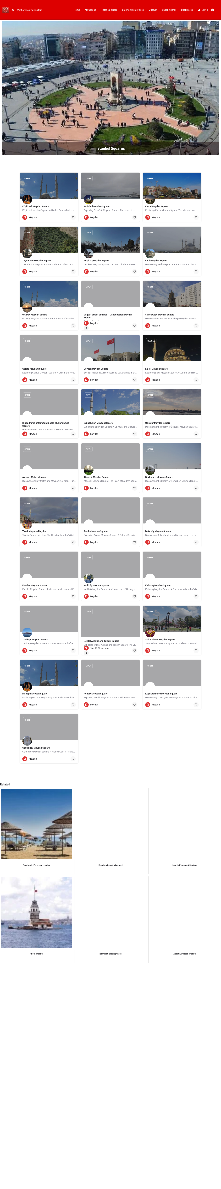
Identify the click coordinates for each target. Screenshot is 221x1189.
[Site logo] (5, 9)
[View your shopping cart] (213, 10)
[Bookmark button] (73, 217)
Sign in (205, 10)
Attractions (90, 10)
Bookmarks (187, 10)
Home (77, 10)
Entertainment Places (133, 10)
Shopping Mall (169, 10)
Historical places (109, 10)
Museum (153, 10)
